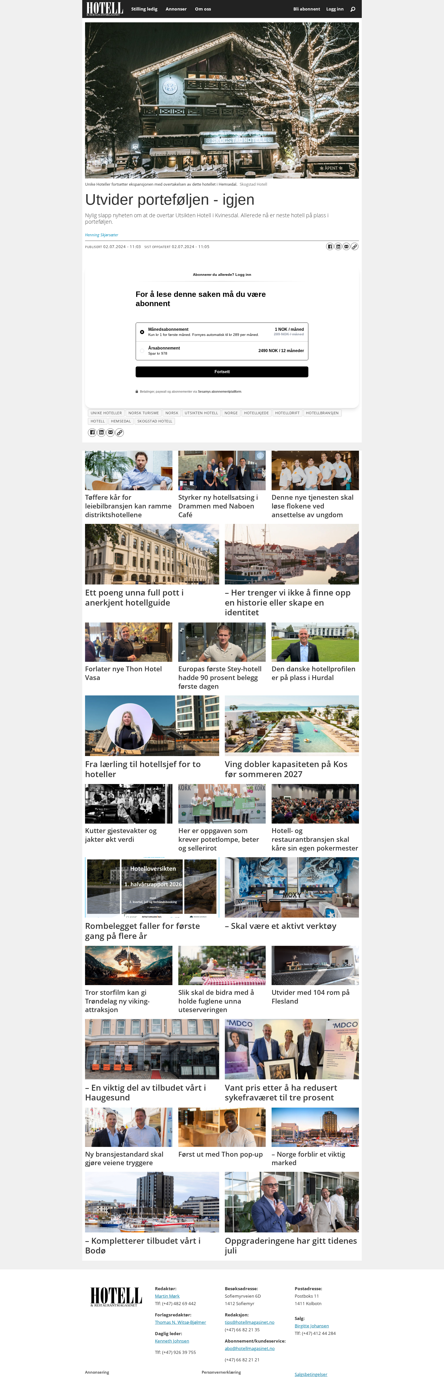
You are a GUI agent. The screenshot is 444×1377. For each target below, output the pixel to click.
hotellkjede (256, 412)
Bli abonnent (306, 9)
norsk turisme (143, 412)
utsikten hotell (201, 412)
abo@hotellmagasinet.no (250, 1348)
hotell (98, 421)
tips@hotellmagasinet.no (249, 1322)
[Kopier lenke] (354, 246)
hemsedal (121, 421)
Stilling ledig (144, 9)
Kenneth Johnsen (172, 1341)
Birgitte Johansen (312, 1326)
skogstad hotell (154, 421)
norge (231, 412)
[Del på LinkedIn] (338, 246)
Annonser (176, 9)
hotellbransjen (322, 412)
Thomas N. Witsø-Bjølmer (180, 1322)
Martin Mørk (167, 1296)
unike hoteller (106, 412)
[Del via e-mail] (346, 246)
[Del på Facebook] (330, 246)
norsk (172, 412)
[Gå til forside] (104, 9)
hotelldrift (287, 412)
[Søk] (353, 9)
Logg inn (335, 9)
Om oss (203, 9)
